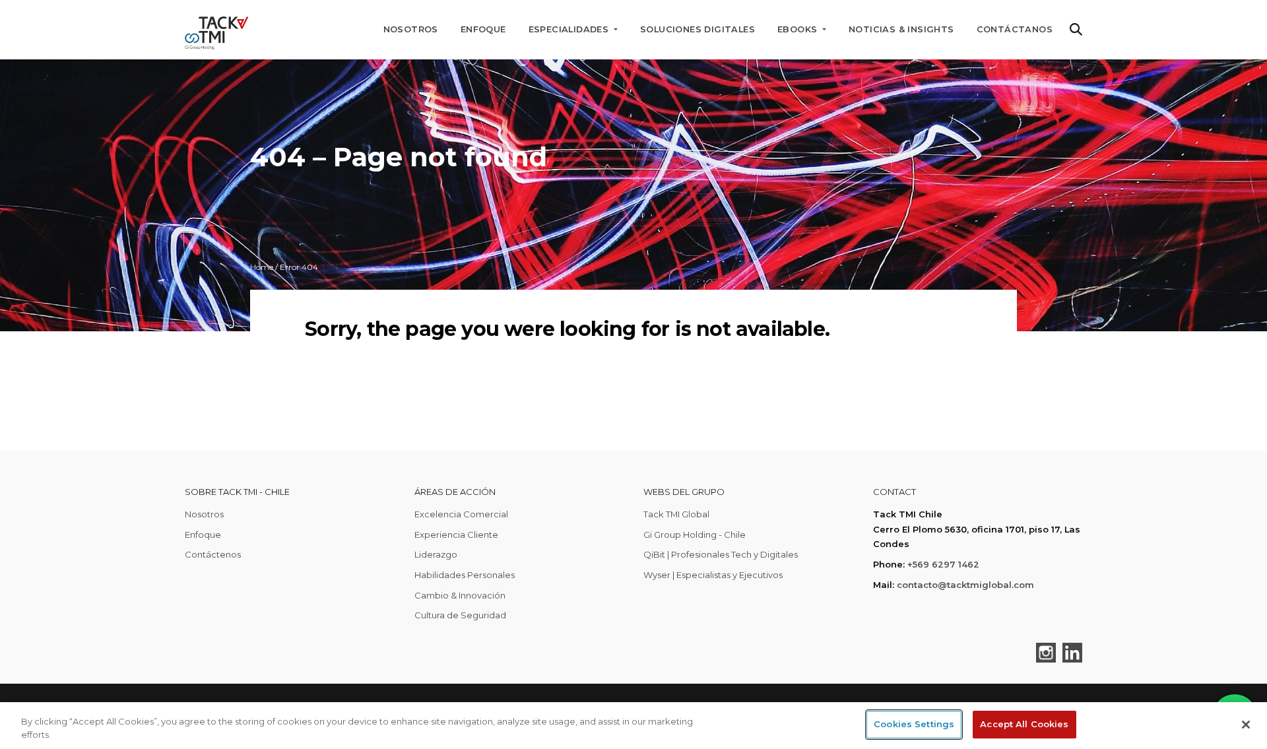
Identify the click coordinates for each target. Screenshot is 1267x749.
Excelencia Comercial (461, 514)
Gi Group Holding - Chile (694, 534)
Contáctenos (213, 554)
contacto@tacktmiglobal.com (965, 584)
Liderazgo (435, 554)
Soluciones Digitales (697, 29)
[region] (633, 725)
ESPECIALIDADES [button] (570, 29)
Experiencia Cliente (456, 534)
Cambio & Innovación (459, 595)
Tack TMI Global (676, 514)
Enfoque (483, 29)
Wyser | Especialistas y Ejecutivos (713, 575)
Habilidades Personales (464, 575)
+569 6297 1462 (943, 564)
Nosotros (410, 29)
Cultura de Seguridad (460, 615)
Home (261, 267)
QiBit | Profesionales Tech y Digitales (720, 554)
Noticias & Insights (901, 29)
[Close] (1245, 724)
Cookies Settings (914, 724)
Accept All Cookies (1024, 724)
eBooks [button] (798, 29)
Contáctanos (1015, 29)
